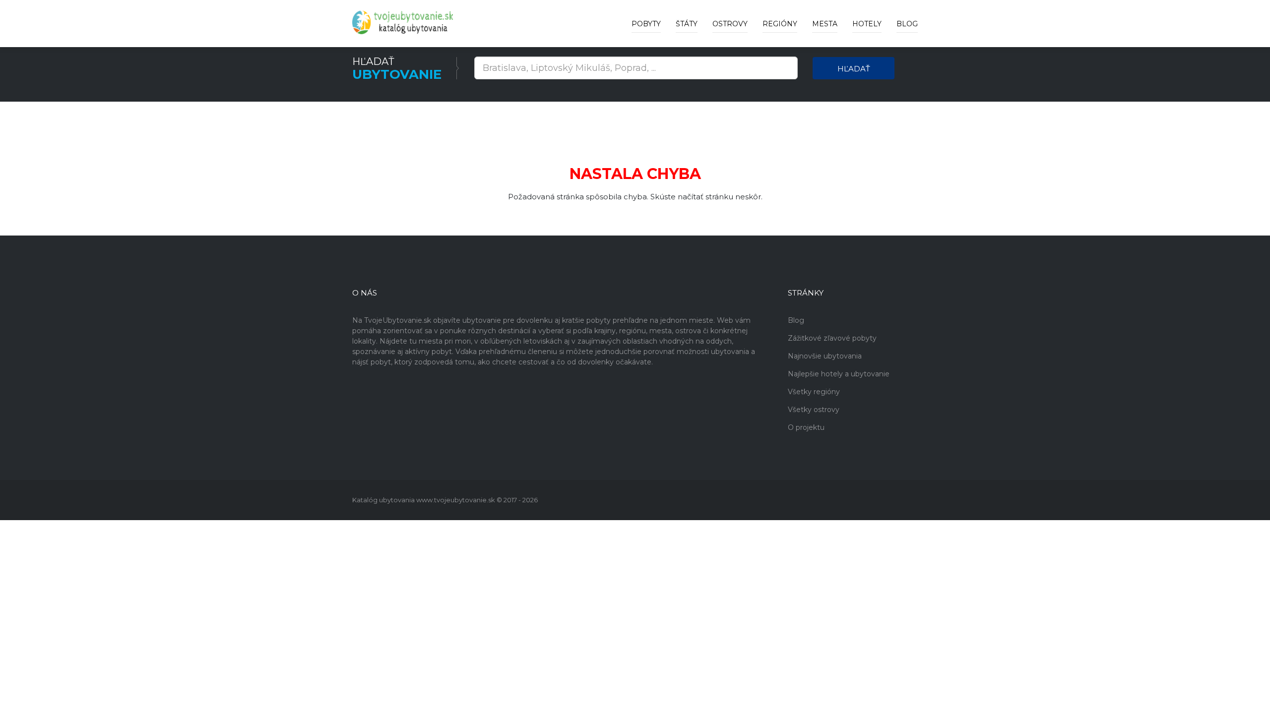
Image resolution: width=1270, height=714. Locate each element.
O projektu (806, 427)
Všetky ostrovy (813, 409)
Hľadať (853, 68)
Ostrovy (730, 23)
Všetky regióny (814, 391)
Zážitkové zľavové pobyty (832, 338)
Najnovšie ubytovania (825, 356)
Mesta (824, 23)
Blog (907, 23)
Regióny (779, 23)
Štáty (687, 23)
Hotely (867, 23)
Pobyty (646, 23)
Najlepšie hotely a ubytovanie (838, 373)
